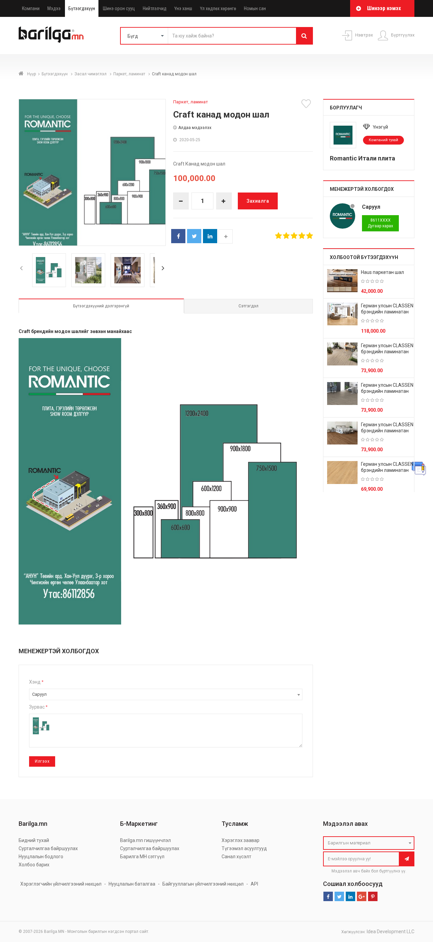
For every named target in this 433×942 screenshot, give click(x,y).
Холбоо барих (34, 864)
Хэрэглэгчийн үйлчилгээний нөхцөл (60, 884)
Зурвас (38, 707)
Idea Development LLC (390, 931)
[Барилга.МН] (51, 34)
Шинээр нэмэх (384, 8)
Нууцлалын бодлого (41, 856)
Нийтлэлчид (154, 8)
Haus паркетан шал (382, 272)
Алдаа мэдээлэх (194, 127)
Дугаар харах (380, 223)
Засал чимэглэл (91, 74)
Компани (31, 8)
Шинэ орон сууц (119, 8)
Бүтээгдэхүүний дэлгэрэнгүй (101, 306)
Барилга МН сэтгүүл (142, 856)
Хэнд (36, 682)
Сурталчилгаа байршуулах (48, 848)
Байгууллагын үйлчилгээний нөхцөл (203, 884)
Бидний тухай (34, 840)
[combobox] (165, 694)
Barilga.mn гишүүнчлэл (145, 840)
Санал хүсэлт (236, 856)
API (254, 884)
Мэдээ (54, 8)
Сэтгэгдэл (248, 306)
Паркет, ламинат (129, 74)
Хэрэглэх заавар (240, 840)
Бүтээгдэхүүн (81, 8)
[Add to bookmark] (307, 103)
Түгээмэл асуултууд (244, 848)
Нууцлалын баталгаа (132, 884)
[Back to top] (415, 902)
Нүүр (31, 74)
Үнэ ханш (183, 8)
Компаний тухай (383, 140)
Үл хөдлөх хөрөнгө (218, 8)
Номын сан (255, 8)
